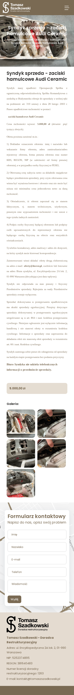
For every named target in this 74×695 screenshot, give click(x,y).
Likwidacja (41, 39)
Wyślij (14, 599)
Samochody (57, 39)
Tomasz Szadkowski (19, 39)
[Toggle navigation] (67, 7)
